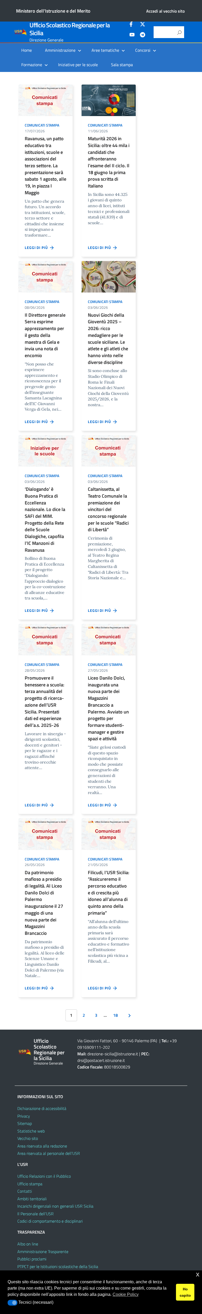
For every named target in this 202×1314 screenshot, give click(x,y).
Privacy (23, 1116)
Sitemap (24, 1123)
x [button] (197, 1274)
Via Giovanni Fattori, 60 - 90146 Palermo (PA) (117, 1040)
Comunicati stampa (42, 125)
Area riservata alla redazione (42, 1146)
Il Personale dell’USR (35, 1214)
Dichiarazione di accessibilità (41, 1108)
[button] (12, 1303)
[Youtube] (132, 35)
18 (115, 1015)
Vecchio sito (27, 1138)
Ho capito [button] (185, 1292)
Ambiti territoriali (32, 1199)
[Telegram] (142, 35)
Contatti (24, 1191)
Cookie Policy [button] (126, 1294)
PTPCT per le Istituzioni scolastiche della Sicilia (57, 1266)
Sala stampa (122, 64)
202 (106, 1047)
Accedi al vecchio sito (165, 11)
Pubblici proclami (31, 1259)
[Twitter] (142, 25)
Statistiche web (31, 1131)
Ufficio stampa (29, 1184)
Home (26, 50)
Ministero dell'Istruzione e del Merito (53, 10)
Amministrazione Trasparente (42, 1251)
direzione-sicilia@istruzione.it (112, 1054)
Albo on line (27, 1244)
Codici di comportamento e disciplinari (50, 1221)
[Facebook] (132, 25)
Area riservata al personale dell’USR (48, 1153)
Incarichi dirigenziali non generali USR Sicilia (55, 1206)
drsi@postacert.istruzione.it (101, 1060)
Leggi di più (37, 247)
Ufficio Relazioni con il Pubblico (44, 1176)
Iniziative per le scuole (78, 64)
